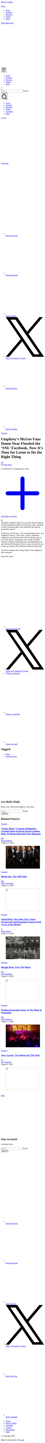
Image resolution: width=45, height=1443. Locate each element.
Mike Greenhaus (7, 883)
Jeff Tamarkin (6, 1062)
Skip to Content (7, 2)
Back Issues (10, 1430)
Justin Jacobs (6, 931)
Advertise (9, 112)
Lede (22, 1440)
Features (9, 12)
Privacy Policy (11, 1423)
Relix (3, 6)
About (8, 1421)
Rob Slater (8, 465)
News (8, 10)
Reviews (9, 15)
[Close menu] (2, 88)
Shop (8, 19)
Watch (8, 17)
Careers (9, 1428)
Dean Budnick (6, 841)
